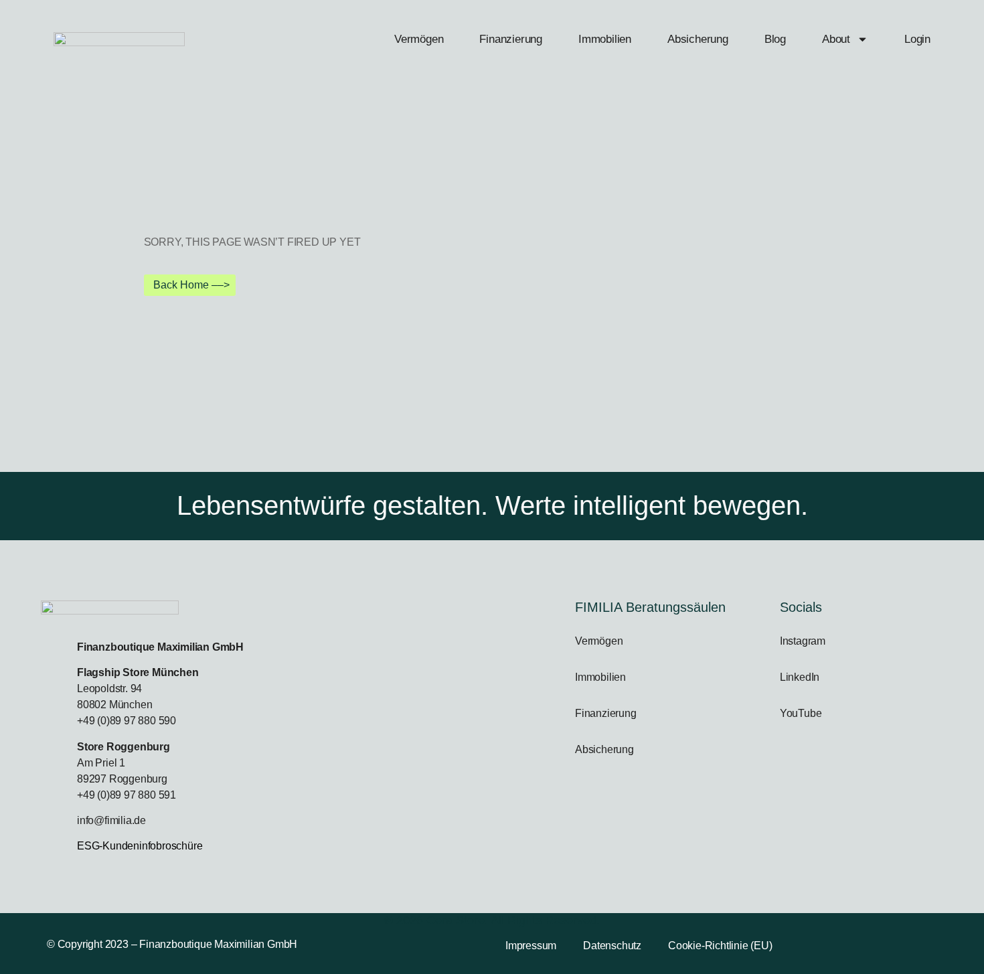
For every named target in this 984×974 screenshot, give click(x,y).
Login (917, 39)
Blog (775, 39)
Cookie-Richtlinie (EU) (720, 945)
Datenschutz (612, 945)
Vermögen (418, 39)
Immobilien (604, 39)
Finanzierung (510, 39)
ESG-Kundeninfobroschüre (139, 845)
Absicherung (697, 39)
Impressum (530, 945)
